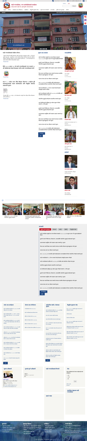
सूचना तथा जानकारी (44, 9)
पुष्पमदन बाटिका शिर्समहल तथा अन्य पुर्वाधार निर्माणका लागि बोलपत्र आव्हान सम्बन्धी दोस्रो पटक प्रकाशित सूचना (54, 345)
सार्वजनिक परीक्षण (48, 432)
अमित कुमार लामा (68, 143)
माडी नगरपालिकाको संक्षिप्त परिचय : (12, 53)
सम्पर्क (67, 9)
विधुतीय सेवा (73, 229)
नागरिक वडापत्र (69, 313)
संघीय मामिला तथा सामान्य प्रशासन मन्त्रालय (32, 426)
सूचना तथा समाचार (45, 229)
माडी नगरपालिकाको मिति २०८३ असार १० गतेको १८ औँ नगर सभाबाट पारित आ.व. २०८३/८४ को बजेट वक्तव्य (12, 315)
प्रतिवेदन (26, 9)
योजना (54, 229)
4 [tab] (44, 48)
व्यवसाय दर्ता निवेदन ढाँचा (71, 317)
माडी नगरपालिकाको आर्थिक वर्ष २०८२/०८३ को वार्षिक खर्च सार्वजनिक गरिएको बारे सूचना (57, 261)
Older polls (69, 383)
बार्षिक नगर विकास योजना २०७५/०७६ (31, 320)
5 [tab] (46, 48)
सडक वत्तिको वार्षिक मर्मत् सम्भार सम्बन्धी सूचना (53, 319)
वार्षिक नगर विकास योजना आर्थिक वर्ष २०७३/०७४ (33, 327)
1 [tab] (40, 48)
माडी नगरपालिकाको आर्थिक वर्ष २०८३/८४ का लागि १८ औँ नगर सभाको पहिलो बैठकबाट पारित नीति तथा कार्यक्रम (12, 322)
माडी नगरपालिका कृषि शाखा (29, 431)
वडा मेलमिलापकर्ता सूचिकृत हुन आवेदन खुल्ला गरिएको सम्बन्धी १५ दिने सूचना (55, 269)
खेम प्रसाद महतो (68, 95)
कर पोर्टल (52, 9)
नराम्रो (69, 377)
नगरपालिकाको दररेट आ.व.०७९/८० (30, 308)
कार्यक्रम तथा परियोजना (17, 9)
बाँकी (40, 135)
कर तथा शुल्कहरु (5, 432)
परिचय (9, 9)
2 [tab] (41, 48)
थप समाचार (41, 133)
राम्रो (68, 375)
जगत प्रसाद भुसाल (68, 169)
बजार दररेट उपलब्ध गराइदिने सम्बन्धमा (52, 315)
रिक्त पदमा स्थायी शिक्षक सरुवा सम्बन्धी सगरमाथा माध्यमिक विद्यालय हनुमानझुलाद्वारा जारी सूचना (58, 246)
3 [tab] (43, 48)
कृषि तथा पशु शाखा (60, 9)
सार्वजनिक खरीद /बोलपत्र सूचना (8, 427)
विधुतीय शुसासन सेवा (34, 9)
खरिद (66, 229)
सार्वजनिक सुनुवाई (48, 430)
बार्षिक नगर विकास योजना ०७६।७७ (30, 316)
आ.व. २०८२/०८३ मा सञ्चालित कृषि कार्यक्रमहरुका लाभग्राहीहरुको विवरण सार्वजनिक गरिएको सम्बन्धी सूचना (61, 253)
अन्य (5, 363)
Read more (5, 61)
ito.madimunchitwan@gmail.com (9, 386)
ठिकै (68, 378)
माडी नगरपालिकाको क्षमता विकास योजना (31, 312)
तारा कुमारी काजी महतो (69, 71)
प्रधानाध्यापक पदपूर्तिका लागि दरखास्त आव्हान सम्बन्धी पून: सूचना (52, 242)
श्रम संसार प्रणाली (27, 433)
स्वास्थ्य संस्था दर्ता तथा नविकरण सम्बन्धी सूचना (48, 78)
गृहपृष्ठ (5, 9)
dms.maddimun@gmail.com (11, 385)
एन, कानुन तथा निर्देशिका (7, 430)
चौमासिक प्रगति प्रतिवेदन (50, 427)
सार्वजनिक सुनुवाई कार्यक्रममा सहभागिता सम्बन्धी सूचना (50, 98)
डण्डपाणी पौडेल (68, 119)
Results (68, 385)
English (64, 3)
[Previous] (1, 38)
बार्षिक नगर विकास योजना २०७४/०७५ (31, 323)
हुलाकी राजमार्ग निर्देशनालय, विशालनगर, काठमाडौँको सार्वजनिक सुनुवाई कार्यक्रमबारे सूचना (57, 238)
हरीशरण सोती (67, 190)
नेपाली (69, 3)
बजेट (60, 229)
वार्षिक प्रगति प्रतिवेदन (49, 426)
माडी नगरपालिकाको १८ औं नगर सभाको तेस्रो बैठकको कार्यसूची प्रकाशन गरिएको (56, 257)
